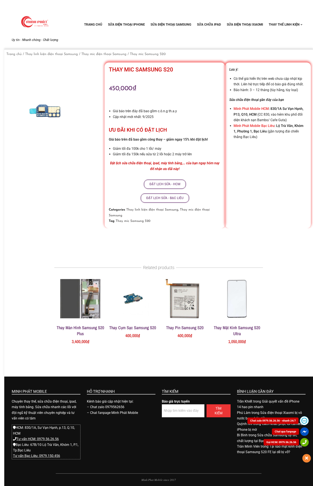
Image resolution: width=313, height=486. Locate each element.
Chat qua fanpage (285, 431)
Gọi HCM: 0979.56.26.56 (281, 442)
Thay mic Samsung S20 (133, 221)
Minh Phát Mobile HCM (251, 109)
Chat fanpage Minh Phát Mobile (114, 413)
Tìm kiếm (219, 410)
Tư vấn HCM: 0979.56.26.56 (37, 439)
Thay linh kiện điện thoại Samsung (51, 54)
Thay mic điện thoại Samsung (103, 54)
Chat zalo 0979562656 (107, 407)
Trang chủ (14, 54)
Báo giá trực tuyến (176, 401)
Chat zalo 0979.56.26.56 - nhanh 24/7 (273, 420)
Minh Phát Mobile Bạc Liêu (254, 126)
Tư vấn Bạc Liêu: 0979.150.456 (36, 456)
